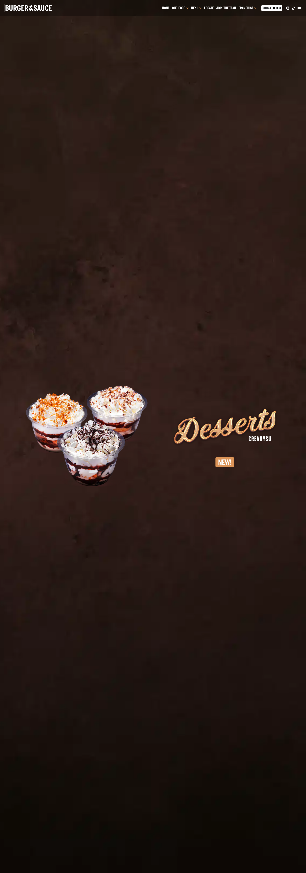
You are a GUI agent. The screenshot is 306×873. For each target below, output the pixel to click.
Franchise (245, 8)
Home (165, 8)
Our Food (179, 8)
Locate (209, 8)
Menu (194, 8)
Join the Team (226, 8)
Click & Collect (271, 8)
